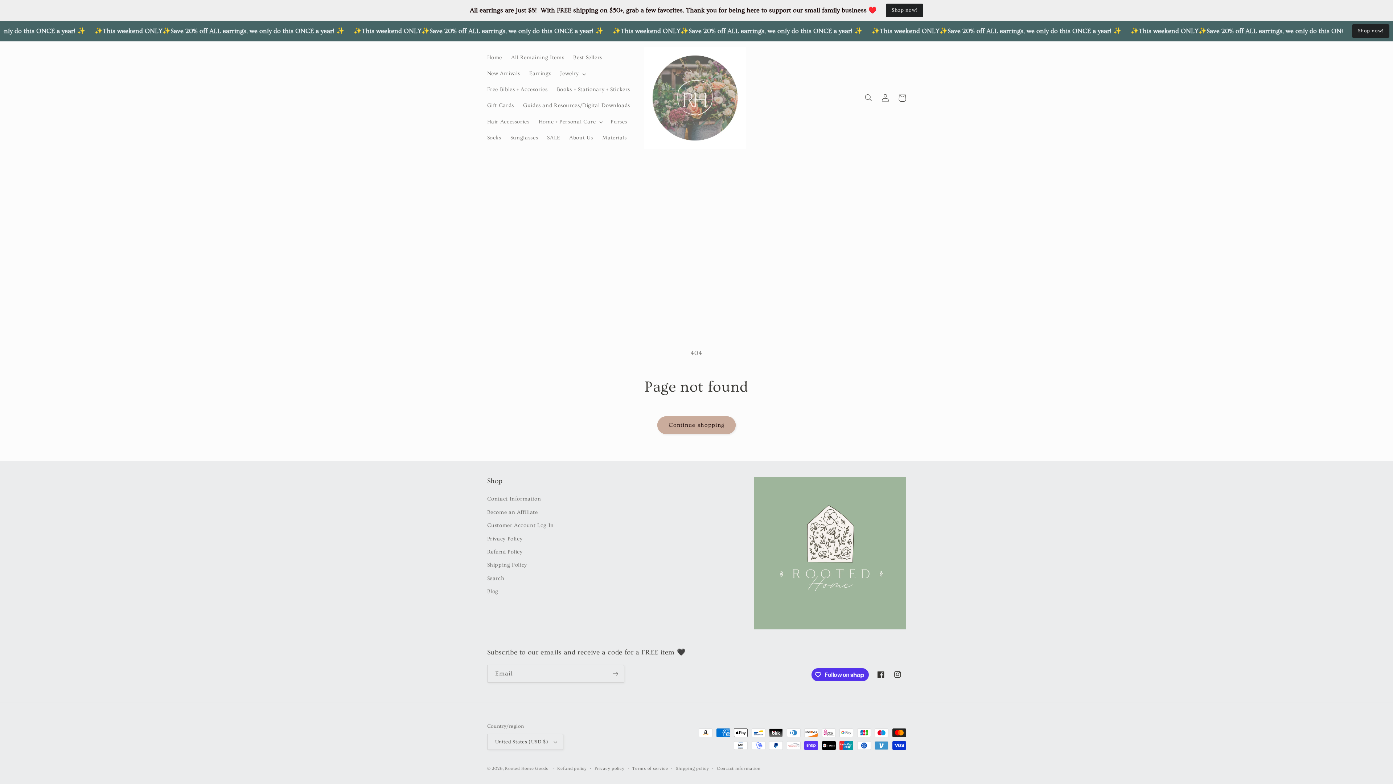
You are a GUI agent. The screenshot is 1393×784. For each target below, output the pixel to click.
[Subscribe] (615, 674)
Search (496, 578)
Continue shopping (696, 425)
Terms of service (650, 768)
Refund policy (572, 768)
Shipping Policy (507, 565)
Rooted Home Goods (526, 768)
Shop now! (904, 10)
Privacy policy (609, 768)
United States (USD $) (521, 742)
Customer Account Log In (520, 525)
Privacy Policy (505, 539)
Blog (493, 591)
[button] (572, 74)
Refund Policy (505, 552)
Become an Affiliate (512, 512)
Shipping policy (692, 768)
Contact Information (514, 499)
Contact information (739, 768)
